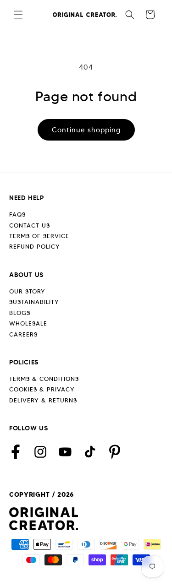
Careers (23, 334)
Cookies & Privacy (42, 389)
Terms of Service (39, 236)
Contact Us (29, 225)
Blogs (19, 313)
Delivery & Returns (43, 400)
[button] (18, 15)
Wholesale (28, 323)
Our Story (27, 291)
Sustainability (34, 302)
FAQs (17, 214)
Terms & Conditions (44, 379)
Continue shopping (86, 130)
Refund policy (34, 246)
